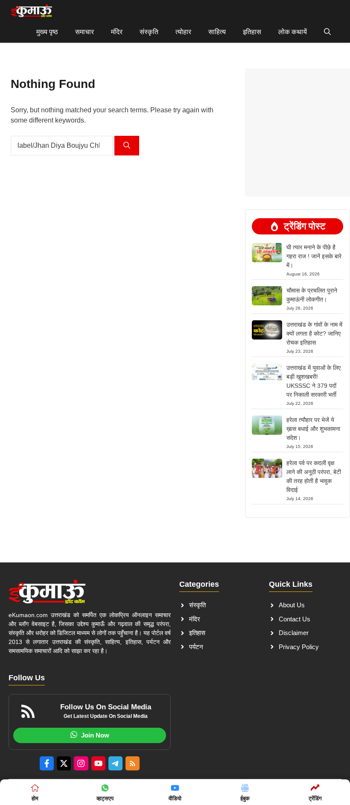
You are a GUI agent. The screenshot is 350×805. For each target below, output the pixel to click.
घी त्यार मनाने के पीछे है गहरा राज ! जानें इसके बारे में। (313, 256)
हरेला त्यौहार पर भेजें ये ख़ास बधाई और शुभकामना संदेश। (313, 428)
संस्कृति (149, 31)
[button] (327, 32)
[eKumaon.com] (31, 10)
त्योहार (183, 31)
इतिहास (252, 31)
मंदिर (116, 31)
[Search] (126, 145)
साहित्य (217, 31)
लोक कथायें (292, 31)
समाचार (84, 31)
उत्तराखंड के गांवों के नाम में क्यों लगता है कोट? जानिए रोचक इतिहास (314, 333)
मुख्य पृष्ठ (47, 31)
